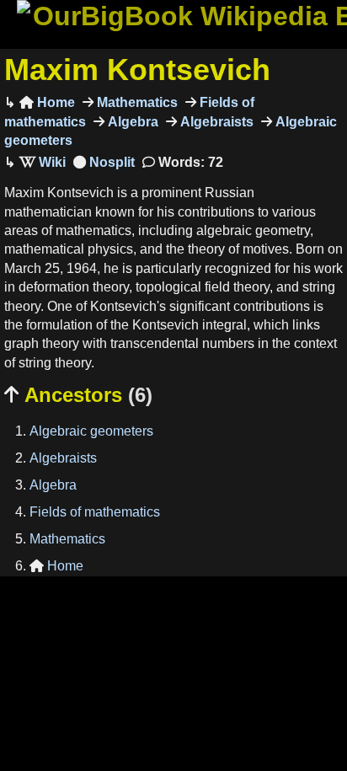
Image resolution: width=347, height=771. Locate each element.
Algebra (131, 122)
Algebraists (215, 122)
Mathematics (135, 102)
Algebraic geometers (91, 431)
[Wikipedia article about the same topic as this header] (42, 162)
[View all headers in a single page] (104, 162)
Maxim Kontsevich (137, 69)
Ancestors (78, 394)
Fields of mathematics (94, 512)
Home (47, 102)
